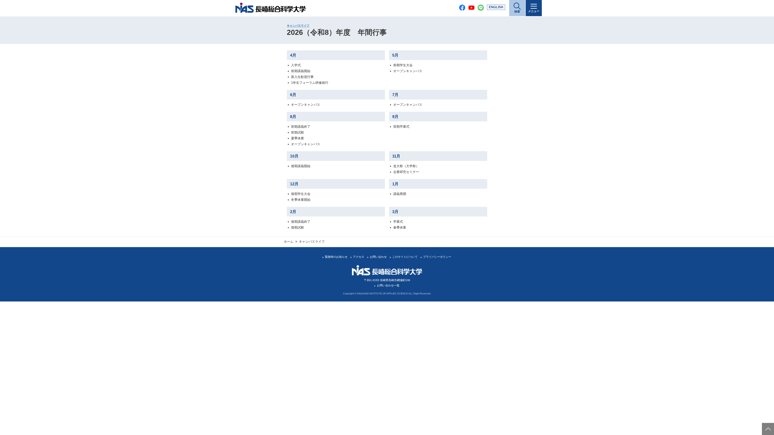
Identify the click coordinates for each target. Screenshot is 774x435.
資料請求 (769, 410)
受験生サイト (769, 395)
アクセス (358, 256)
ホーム (288, 241)
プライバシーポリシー (437, 256)
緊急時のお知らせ (336, 256)
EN (496, 7)
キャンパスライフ (298, 25)
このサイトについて (405, 256)
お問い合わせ (378, 256)
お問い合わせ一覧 (388, 285)
